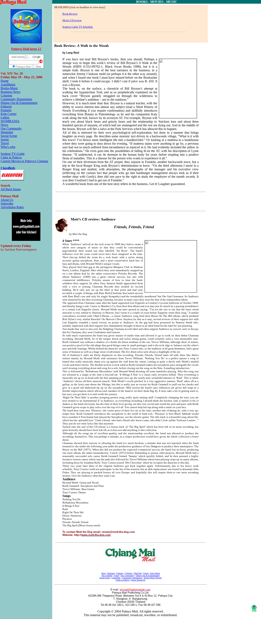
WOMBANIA (10, 121)
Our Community (11, 128)
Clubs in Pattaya (11, 157)
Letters (5, 117)
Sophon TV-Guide (13, 153)
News (4, 125)
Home (5, 81)
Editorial (6, 106)
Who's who (8, 147)
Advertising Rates (12, 207)
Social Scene (9, 136)
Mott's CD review (72, 20)
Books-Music (9, 88)
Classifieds (8, 168)
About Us (7, 200)
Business (111, 573)
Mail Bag (138, 573)
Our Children (107, 575)
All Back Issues (11, 189)
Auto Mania (155, 573)
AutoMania (8, 84)
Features (6, 110)
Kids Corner (9, 114)
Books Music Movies (153, 578)
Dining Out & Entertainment (19, 103)
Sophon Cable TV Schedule (77, 26)
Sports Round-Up (138, 580)
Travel (5, 143)
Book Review (69, 13)
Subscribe (7, 203)
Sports (5, 139)
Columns (6, 95)
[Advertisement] (110, 36)
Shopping (7, 132)
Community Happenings (16, 99)
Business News (10, 92)
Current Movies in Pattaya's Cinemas (24, 161)
